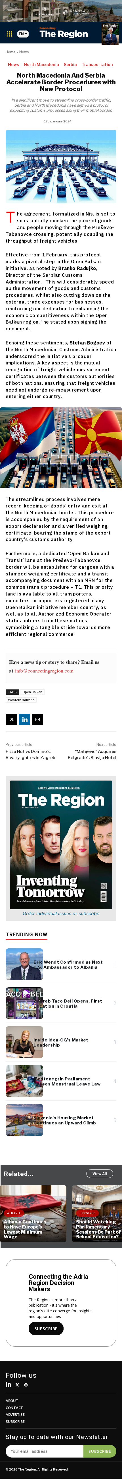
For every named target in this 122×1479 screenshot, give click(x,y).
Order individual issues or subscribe (61, 913)
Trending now (26, 934)
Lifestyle (87, 1213)
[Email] (37, 719)
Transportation (97, 64)
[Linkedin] (24, 719)
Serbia (70, 64)
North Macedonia (41, 64)
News (24, 52)
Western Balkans (21, 700)
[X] (11, 719)
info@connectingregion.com (44, 670)
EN (21, 34)
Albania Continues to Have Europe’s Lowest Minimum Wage (25, 1229)
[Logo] (63, 32)
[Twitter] (17, 1385)
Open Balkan (32, 692)
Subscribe (100, 1451)
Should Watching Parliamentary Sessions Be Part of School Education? (98, 1229)
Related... (19, 1173)
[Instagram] (26, 1385)
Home (11, 52)
